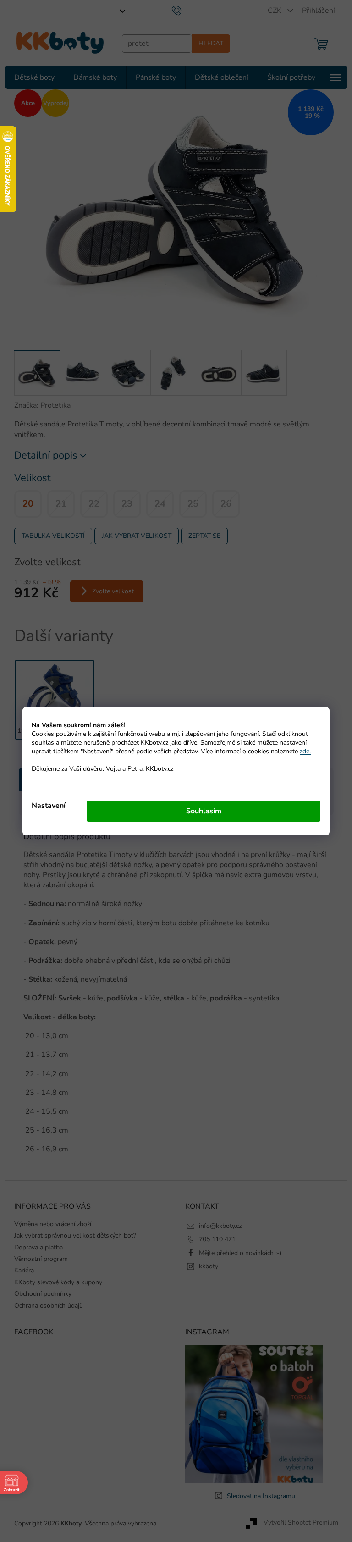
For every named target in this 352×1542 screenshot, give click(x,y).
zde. (302, 751)
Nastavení (45, 806)
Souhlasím (200, 811)
